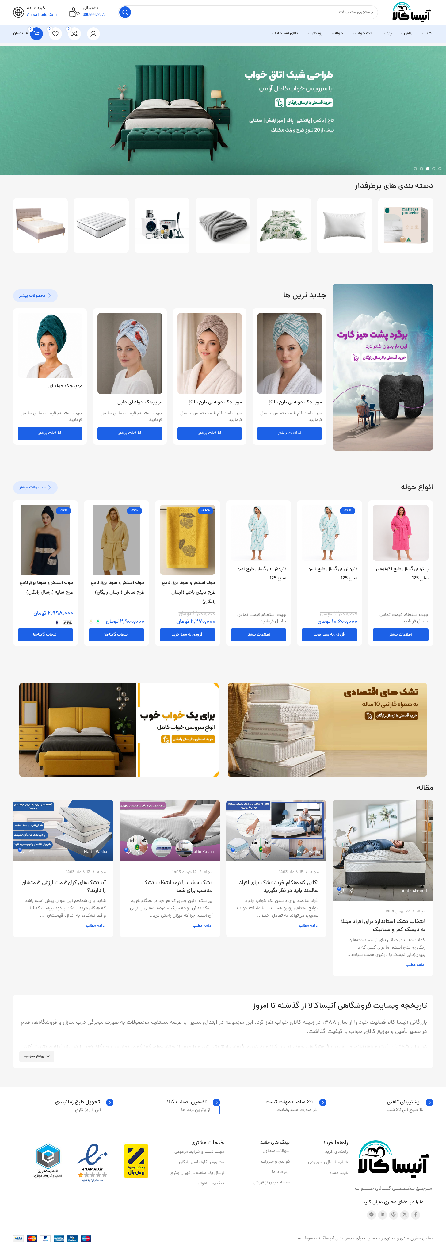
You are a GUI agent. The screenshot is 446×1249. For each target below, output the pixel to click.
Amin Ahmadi (414, 891)
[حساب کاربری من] (93, 34)
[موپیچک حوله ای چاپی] (129, 353)
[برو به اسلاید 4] (421, 168)
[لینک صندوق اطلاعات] (410, 1102)
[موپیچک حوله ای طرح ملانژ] (289, 353)
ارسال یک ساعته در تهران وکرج (197, 1173)
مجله (421, 911)
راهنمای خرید (336, 1152)
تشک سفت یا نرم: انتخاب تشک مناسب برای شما (177, 887)
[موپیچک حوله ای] (50, 345)
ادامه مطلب (415, 965)
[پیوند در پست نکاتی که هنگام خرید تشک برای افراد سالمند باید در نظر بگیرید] (276, 830)
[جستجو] (125, 12)
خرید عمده (339, 1173)
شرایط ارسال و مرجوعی (328, 1162)
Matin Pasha (308, 852)
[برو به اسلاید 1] (439, 168)
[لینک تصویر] (393, 1159)
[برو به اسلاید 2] (433, 168)
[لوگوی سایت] (411, 12)
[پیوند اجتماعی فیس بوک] (415, 1215)
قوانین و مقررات (275, 1162)
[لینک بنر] (383, 367)
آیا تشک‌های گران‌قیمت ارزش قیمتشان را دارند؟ (63, 887)
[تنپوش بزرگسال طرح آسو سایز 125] (329, 533)
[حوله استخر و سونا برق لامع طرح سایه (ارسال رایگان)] (46, 540)
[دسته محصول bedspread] (284, 225)
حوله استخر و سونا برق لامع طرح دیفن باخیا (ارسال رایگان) (188, 592)
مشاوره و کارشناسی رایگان (201, 1162)
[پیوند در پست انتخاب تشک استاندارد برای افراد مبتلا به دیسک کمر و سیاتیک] (383, 850)
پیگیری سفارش (211, 1183)
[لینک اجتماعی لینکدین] (382, 1215)
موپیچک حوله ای (65, 386)
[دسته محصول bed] (40, 225)
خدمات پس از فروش (271, 1182)
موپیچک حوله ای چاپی (139, 402)
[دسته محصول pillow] (344, 225)
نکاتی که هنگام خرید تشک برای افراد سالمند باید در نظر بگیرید (279, 887)
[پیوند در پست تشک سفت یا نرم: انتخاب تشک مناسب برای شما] (170, 830)
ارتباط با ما (281, 1172)
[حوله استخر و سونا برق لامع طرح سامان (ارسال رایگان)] (116, 540)
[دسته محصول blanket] (223, 225)
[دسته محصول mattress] (101, 225)
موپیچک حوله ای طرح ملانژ (295, 402)
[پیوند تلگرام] (371, 1215)
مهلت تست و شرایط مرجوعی (199, 1152)
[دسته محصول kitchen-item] (162, 225)
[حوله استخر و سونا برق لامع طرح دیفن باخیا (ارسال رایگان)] (187, 540)
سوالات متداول (276, 1151)
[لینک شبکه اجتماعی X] (404, 1215)
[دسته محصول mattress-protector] (405, 225)
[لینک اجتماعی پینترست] (393, 1215)
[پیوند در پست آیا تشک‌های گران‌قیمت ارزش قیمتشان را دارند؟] (63, 830)
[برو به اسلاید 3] (427, 168)
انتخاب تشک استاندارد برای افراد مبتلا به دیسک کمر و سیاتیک (383, 926)
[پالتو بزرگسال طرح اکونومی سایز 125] (401, 533)
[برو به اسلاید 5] (415, 168)
